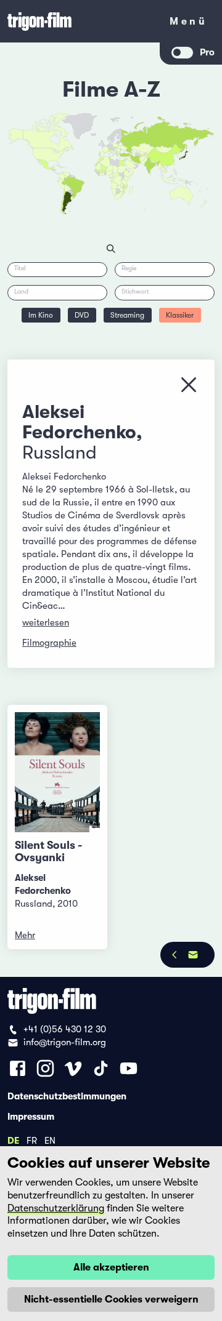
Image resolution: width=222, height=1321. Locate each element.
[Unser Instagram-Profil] (45, 1068)
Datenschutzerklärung (55, 1208)
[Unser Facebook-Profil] (17, 1068)
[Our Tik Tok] (101, 1068)
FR (32, 1140)
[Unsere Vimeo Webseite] (73, 1068)
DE (13, 1140)
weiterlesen (45, 622)
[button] (156, 164)
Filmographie (49, 642)
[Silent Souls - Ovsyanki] (57, 772)
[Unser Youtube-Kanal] (128, 1068)
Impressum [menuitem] (30, 1116)
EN (50, 1140)
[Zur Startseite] (80, 21)
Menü (188, 23)
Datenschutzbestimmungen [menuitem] (66, 1095)
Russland (59, 452)
